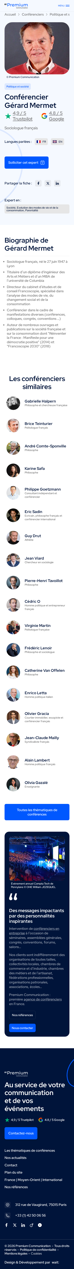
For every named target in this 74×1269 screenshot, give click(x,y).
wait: (55, 1262)
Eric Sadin (33, 511)
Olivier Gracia (37, 713)
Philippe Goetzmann (43, 489)
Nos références (22, 1015)
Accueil (10, 14)
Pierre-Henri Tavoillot (44, 580)
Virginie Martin (38, 625)
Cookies (36, 1254)
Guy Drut (33, 535)
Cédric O (32, 601)
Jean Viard (34, 558)
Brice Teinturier (39, 423)
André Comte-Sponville (45, 446)
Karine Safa (35, 468)
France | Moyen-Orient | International (33, 1180)
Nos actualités (15, 1157)
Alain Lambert (37, 760)
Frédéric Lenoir (38, 648)
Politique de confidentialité (38, 1250)
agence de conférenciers (43, 999)
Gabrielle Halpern (40, 401)
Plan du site (13, 1172)
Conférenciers (33, 14)
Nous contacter (22, 1028)
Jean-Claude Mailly (42, 737)
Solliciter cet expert (23, 162)
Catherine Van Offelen (45, 670)
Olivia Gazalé (36, 782)
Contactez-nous (21, 1133)
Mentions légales (16, 1254)
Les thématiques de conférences (30, 1150)
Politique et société (17, 86)
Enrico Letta (36, 692)
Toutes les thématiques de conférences (37, 812)
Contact (11, 1165)
